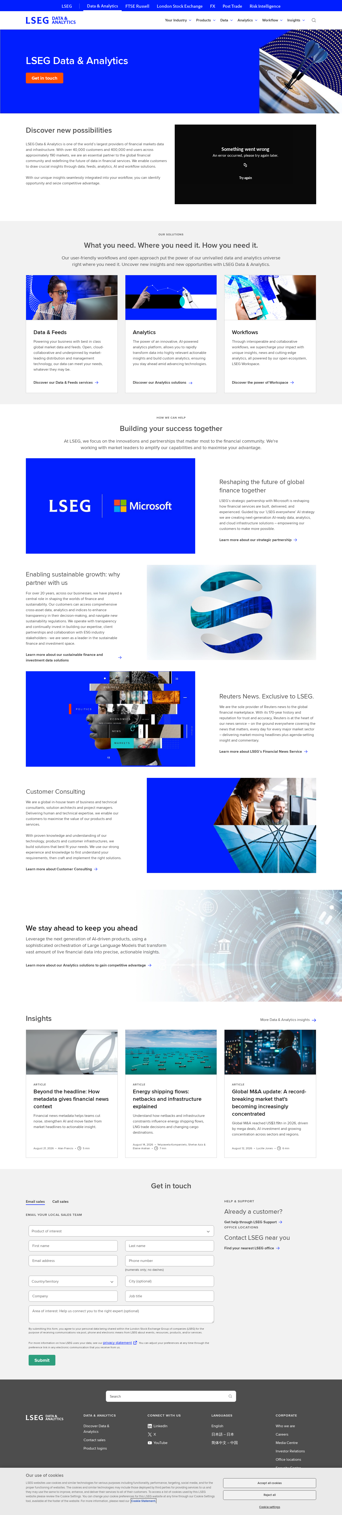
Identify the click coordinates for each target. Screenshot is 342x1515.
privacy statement (117, 1342)
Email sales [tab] (35, 1201)
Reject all (270, 1495)
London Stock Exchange (180, 6)
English (217, 1426)
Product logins (95, 1448)
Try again (245, 178)
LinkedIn (161, 1426)
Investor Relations (290, 1451)
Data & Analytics (102, 6)
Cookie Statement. (143, 1501)
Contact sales (94, 1440)
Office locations (288, 1459)
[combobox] (121, 1231)
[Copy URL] (245, 165)
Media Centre (287, 1442)
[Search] (314, 20)
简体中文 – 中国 (224, 1442)
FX (212, 6)
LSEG (67, 6)
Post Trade (232, 6)
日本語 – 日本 (222, 1434)
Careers (282, 1434)
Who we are (285, 1426)
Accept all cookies (270, 1483)
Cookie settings (269, 1507)
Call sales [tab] (60, 1201)
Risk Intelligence (265, 6)
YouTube (161, 1442)
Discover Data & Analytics (96, 1428)
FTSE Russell (137, 6)
